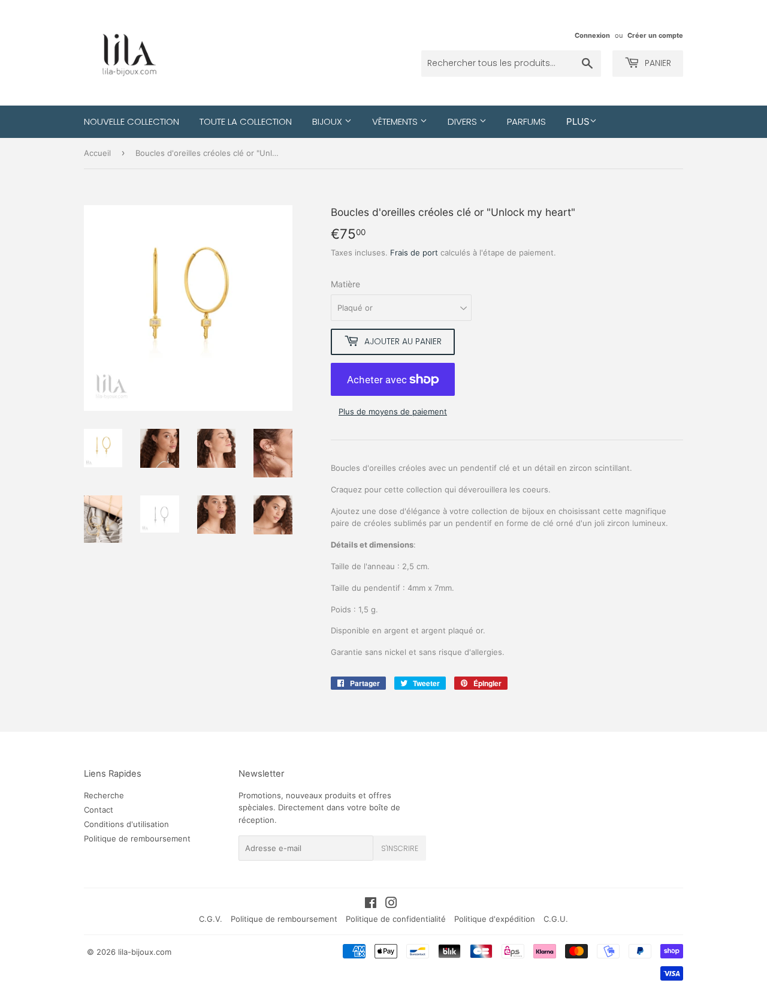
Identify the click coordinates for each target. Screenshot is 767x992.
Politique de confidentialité (396, 919)
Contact (98, 809)
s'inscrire (399, 848)
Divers (463, 121)
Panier (656, 63)
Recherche (104, 795)
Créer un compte (655, 35)
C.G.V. (210, 919)
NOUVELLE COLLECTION (131, 121)
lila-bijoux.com (144, 952)
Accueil (97, 153)
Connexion (592, 35)
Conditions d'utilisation (126, 824)
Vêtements (396, 121)
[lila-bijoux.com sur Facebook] (370, 904)
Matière (345, 284)
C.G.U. (555, 919)
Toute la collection (246, 121)
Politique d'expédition (494, 919)
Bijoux (328, 121)
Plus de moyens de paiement (393, 411)
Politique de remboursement (137, 838)
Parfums (526, 121)
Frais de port (414, 252)
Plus (578, 121)
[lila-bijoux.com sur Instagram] (391, 904)
